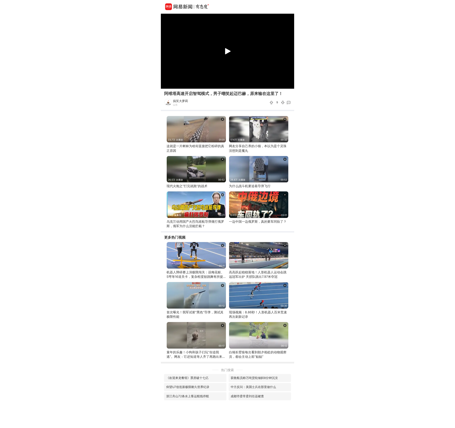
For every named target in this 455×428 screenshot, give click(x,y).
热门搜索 (227, 370)
